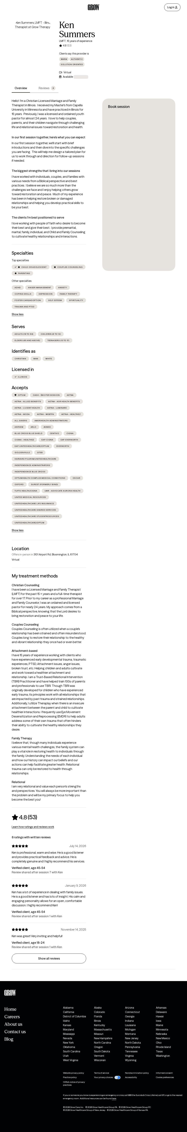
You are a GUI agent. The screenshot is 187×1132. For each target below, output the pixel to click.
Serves (18, 326)
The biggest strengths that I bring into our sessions (46, 171)
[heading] (24, 817)
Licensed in (23, 369)
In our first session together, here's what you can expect (48, 137)
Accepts (20, 387)
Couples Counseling (25, 624)
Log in (170, 7)
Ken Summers (77, 29)
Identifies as (23, 351)
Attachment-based (24, 651)
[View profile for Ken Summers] (32, 41)
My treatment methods (35, 576)
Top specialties (20, 260)
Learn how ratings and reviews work (33, 826)
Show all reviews (49, 958)
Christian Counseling (25, 585)
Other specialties (21, 281)
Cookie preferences (165, 1077)
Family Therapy (22, 738)
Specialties (22, 253)
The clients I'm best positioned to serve (38, 217)
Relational (18, 782)
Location (20, 548)
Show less (18, 314)
